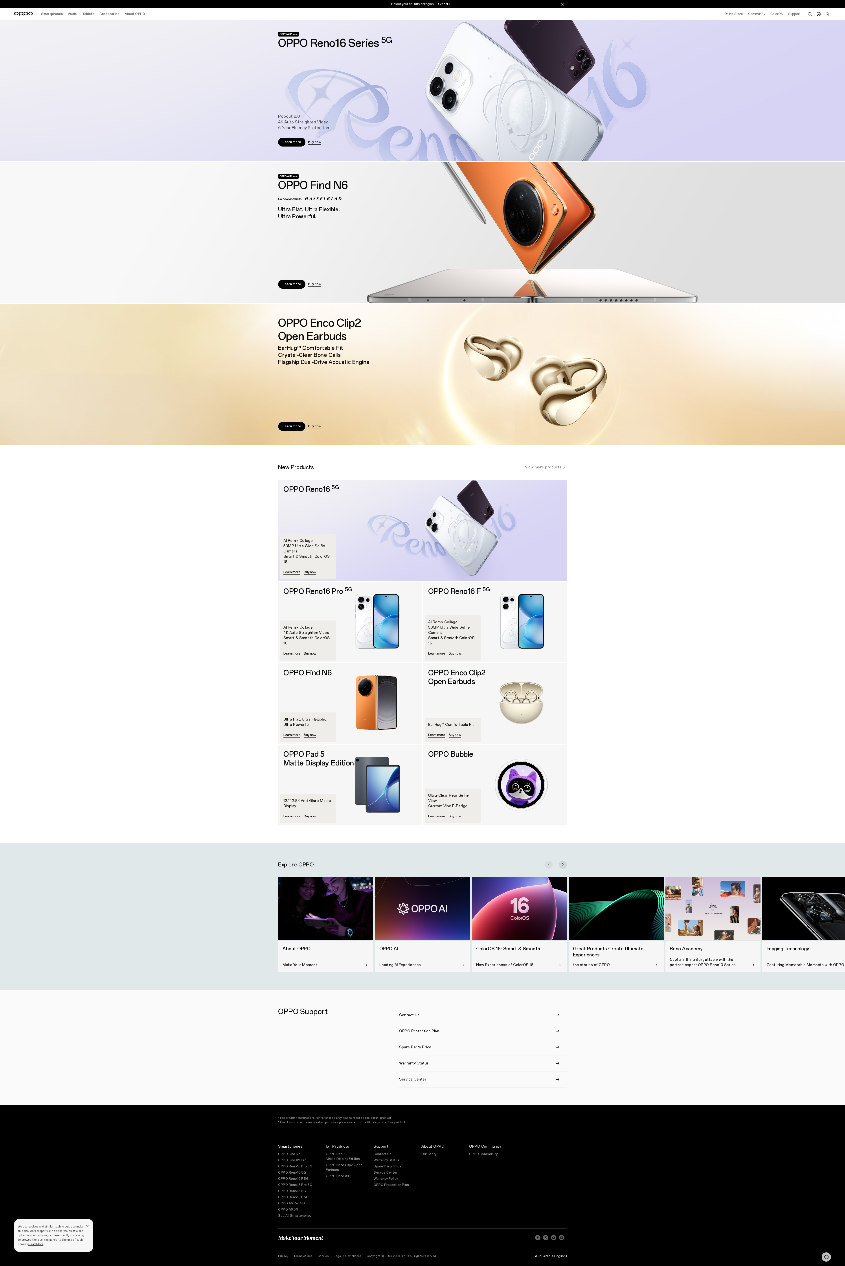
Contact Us (382, 1154)
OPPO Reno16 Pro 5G (295, 1166)
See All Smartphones (295, 1216)
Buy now (314, 142)
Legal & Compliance (348, 1256)
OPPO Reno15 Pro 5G (295, 1185)
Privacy (283, 1256)
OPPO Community (483, 1154)
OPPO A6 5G (288, 1209)
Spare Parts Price (388, 1166)
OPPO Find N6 (289, 1154)
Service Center (385, 1172)
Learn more (292, 142)
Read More (35, 1244)
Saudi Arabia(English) (550, 1256)
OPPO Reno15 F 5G (293, 1197)
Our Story (429, 1154)
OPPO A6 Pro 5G (291, 1203)
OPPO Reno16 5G (292, 1172)
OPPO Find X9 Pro (292, 1160)
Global (443, 4)
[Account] (818, 14)
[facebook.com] (537, 1237)
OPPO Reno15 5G (292, 1191)
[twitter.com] (545, 1237)
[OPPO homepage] (23, 14)
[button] (549, 865)
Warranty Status (386, 1160)
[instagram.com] (561, 1237)
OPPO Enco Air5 (338, 1176)
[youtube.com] (553, 1237)
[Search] (809, 14)
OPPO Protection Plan (391, 1185)
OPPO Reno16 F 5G (293, 1179)
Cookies (323, 1256)
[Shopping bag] (827, 14)
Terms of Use (303, 1256)
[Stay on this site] (562, 4)
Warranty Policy (386, 1179)
